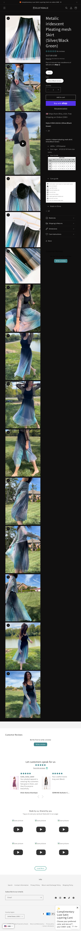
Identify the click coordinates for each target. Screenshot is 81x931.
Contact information (48, 926)
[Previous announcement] (4, 2)
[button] (4, 8)
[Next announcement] (77, 2)
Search (10, 885)
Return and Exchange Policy (51, 885)
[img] (40, 765)
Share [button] (50, 241)
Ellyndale (14, 924)
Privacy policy (50, 924)
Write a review (61, 261)
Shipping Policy (68, 885)
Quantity (48, 85)
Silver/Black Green (54, 81)
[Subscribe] (40, 897)
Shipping (48, 58)
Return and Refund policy (37, 924)
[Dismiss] (77, 908)
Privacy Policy (35, 885)
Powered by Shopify (22, 924)
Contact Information (21, 885)
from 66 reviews (39, 768)
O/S (49, 72)
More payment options (60, 108)
